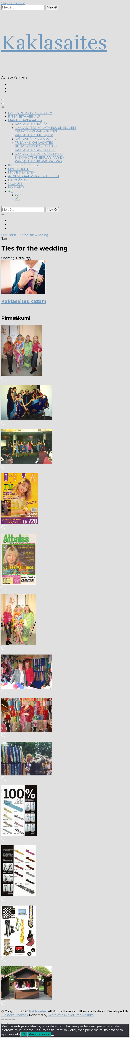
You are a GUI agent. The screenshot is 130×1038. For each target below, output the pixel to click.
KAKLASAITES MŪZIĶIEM (34, 135)
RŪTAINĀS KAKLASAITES (34, 143)
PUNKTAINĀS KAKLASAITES (36, 146)
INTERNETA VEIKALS (24, 116)
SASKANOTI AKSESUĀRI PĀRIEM (40, 157)
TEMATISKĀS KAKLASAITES (36, 131)
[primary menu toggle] (2, 99)
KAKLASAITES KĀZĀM (32, 124)
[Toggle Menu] (2, 107)
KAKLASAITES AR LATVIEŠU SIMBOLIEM (45, 128)
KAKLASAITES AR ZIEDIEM (35, 150)
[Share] (6, 1019)
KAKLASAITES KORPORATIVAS (38, 161)
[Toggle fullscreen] (9, 1019)
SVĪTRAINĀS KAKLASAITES (35, 139)
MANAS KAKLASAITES (25, 120)
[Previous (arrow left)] (2, 1023)
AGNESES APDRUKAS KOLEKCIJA (33, 176)
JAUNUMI (15, 184)
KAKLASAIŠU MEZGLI (24, 165)
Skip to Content (13, 3)
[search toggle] (2, 206)
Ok (24, 1034)
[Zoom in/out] (13, 1019)
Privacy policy (39, 1034)
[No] (52, 1035)
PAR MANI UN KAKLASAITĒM (30, 113)
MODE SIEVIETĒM (22, 172)
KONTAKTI (16, 187)
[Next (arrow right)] (6, 1023)
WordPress (56, 1015)
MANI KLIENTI (18, 169)
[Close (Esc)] (2, 1019)
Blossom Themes (14, 1015)
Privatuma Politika (79, 1015)
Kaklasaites (54, 42)
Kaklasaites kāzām (23, 301)
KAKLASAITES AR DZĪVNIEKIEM (39, 154)
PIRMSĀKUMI (18, 180)
